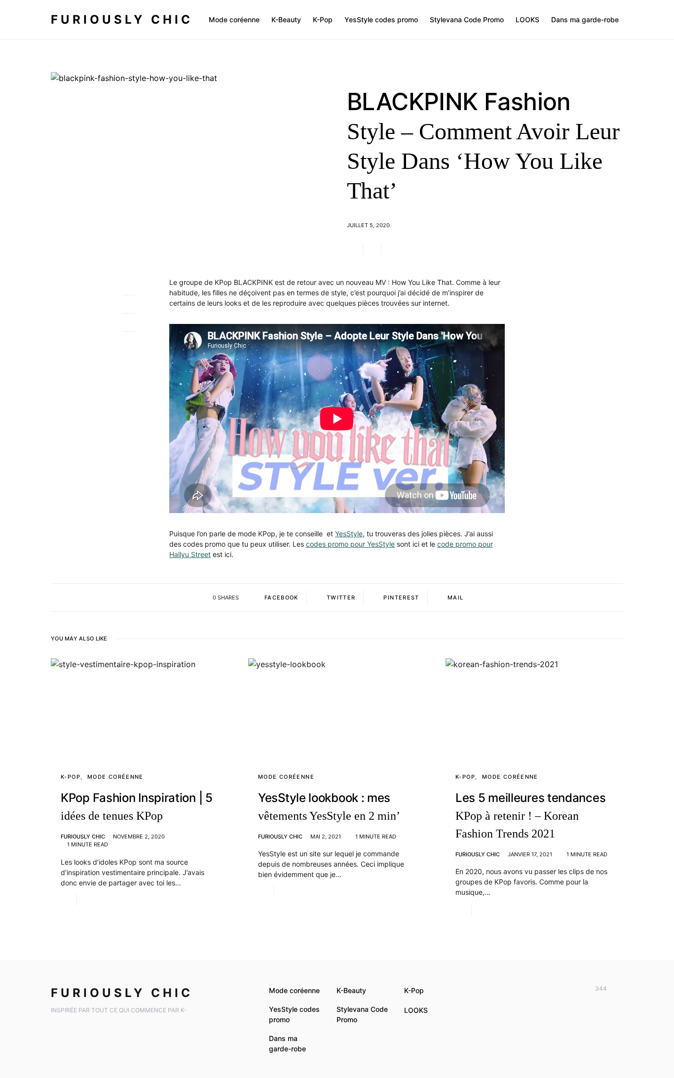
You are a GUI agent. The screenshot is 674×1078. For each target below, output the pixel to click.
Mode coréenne (115, 776)
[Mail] (617, 988)
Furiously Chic (122, 19)
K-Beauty (351, 990)
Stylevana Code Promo (362, 1014)
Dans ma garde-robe (287, 1043)
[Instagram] (574, 988)
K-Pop (70, 776)
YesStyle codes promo (294, 1014)
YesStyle (349, 533)
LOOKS (416, 1010)
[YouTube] (560, 988)
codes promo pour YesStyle (350, 544)
